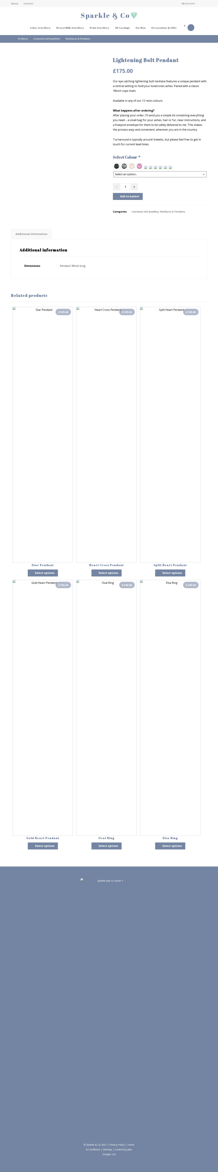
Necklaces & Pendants (172, 211)
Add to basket (129, 196)
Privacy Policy (117, 1144)
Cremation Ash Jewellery (145, 211)
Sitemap (107, 1149)
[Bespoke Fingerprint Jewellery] (109, 16)
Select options (44, 573)
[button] (184, 28)
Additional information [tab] (31, 234)
